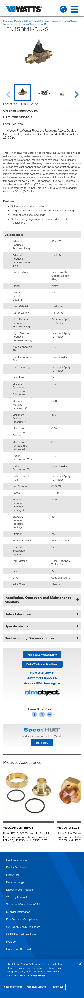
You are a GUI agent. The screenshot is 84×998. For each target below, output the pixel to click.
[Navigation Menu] (74, 9)
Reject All (58, 986)
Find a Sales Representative (42, 654)
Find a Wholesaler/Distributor (42, 664)
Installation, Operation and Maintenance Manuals (38, 599)
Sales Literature (18, 614)
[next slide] (73, 92)
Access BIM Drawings (40, 683)
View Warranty (40, 672)
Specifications (17, 626)
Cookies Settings (13, 986)
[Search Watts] (63, 9)
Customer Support (40, 678)
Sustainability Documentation (29, 638)
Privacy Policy (36, 975)
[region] (42, 978)
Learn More (42, 742)
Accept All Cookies (36, 986)
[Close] (80, 964)
